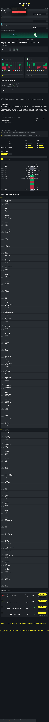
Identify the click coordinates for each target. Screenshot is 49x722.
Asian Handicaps (28, 27)
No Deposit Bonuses (46, 22)
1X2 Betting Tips (27, 10)
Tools (40, 6)
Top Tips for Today (27, 14)
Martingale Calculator (39, 25)
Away (9, 159)
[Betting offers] (23, 5)
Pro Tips (2, 623)
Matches (21, 7)
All (2, 159)
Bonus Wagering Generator (40, 11)
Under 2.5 (28, 36)
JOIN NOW (18, 12)
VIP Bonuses (46, 17)
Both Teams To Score (18, 623)
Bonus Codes (46, 10)
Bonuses (46, 7)
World (5, 30)
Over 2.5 (28, 33)
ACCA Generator (40, 15)
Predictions (27, 7)
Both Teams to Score (27, 19)
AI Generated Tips (39, 29)
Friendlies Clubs (11, 30)
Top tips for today (8, 623)
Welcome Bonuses (46, 27)
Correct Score (27, 39)
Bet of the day (33, 6)
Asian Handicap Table (40, 20)
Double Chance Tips (27, 23)
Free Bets (46, 14)
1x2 (12, 623)
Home (5, 159)
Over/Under (27, 30)
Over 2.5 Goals (6, 625)
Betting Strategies (40, 33)
